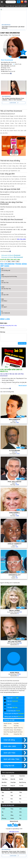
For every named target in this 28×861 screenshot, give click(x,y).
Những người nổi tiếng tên (10, 255)
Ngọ (3, 792)
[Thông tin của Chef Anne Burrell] (14, 510)
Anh (20, 815)
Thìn (12, 802)
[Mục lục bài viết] (26, 601)
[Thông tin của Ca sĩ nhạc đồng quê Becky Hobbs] (14, 608)
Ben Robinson (14, 419)
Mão (3, 802)
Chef (10, 35)
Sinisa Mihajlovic (18, 729)
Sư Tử (3, 776)
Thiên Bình (22, 776)
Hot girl (7, 6)
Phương (4, 818)
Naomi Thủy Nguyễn (8, 732)
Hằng (12, 815)
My (2, 812)
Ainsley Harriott (14, 544)
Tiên (12, 812)
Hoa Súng (16, 725)
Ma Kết (18, 710)
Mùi (11, 792)
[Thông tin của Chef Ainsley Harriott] (14, 541)
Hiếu (20, 812)
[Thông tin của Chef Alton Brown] (14, 448)
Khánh (12, 818)
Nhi (3, 815)
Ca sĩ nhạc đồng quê (14, 612)
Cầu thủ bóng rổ (14, 674)
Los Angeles (14, 453)
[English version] (25, 2)
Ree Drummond (16, 35)
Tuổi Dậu (14, 515)
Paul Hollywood (14, 481)
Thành (3, 808)
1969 (17, 697)
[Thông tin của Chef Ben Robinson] (14, 417)
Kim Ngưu (4, 785)
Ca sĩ (2, 6)
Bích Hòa (6, 734)
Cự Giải (21, 785)
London (14, 546)
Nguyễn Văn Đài (7, 723)
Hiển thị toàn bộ (23, 385)
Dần (20, 798)
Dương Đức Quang (8, 729)
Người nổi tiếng (3, 35)
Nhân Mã (13, 779)
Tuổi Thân (14, 422)
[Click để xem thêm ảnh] (13, 57)
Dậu (3, 795)
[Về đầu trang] (26, 860)
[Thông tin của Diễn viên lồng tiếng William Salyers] (14, 639)
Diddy (5, 725)
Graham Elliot (14, 575)
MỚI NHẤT (23, 6)
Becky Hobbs (14, 610)
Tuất (12, 795)
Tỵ (20, 802)
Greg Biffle (16, 723)
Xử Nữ (12, 776)
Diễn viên (12, 6)
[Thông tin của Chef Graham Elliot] (14, 573)
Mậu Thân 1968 (21, 239)
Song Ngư (13, 782)
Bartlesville (14, 613)
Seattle (14, 578)
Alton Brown (14, 450)
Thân (20, 792)
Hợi (20, 795)
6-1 (14, 64)
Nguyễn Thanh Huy (18, 727)
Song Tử (13, 785)
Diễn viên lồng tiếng (14, 643)
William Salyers (14, 641)
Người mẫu (17, 6)
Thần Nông (4, 779)
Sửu (12, 798)
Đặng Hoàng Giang (8, 727)
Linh (20, 808)
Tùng (12, 808)
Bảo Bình (4, 782)
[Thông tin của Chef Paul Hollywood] (14, 479)
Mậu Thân (14, 707)
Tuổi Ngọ (14, 484)
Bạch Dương (22, 782)
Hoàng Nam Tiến (18, 734)
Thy (20, 818)
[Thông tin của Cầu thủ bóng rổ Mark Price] (14, 670)
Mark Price (14, 672)
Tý (2, 798)
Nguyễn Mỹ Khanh (18, 732)
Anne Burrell (14, 512)
